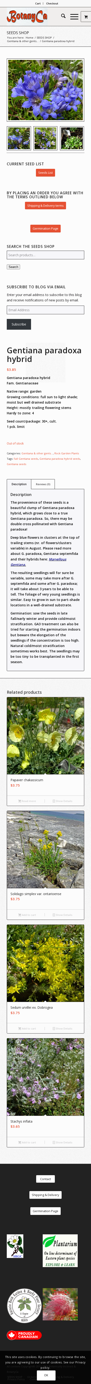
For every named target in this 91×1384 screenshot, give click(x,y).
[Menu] (72, 16)
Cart (38, 3)
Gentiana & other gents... (37, 453)
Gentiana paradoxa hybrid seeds (59, 458)
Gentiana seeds (16, 464)
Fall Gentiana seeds (26, 458)
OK (46, 1375)
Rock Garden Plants (66, 453)
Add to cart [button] (28, 915)
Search (13, 267)
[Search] (61, 16)
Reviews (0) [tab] (43, 484)
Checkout (52, 3)
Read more (28, 801)
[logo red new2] (38, 16)
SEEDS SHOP (18, 32)
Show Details (63, 801)
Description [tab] (19, 484)
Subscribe (19, 324)
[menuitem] (38, 3)
